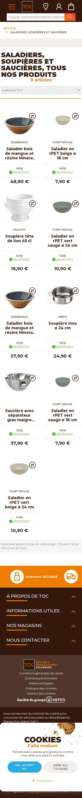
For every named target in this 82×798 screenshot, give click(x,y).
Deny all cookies (60, 766)
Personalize (44, 780)
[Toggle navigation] (12, 6)
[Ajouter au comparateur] (32, 116)
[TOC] (27, 6)
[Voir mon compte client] (59, 6)
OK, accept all (24, 766)
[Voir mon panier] (71, 6)
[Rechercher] (70, 17)
